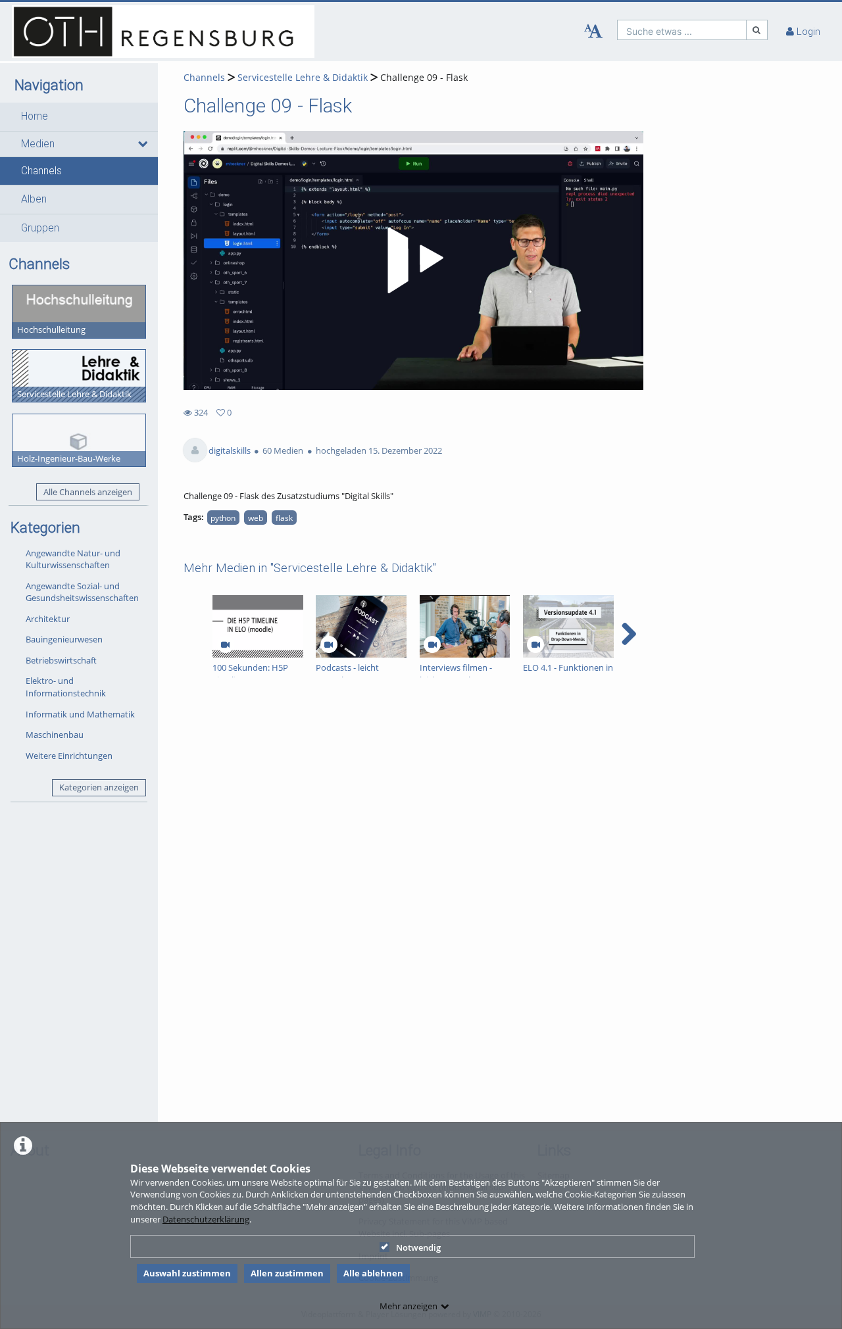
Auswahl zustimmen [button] (187, 1273)
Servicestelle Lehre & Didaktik (302, 77)
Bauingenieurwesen (64, 639)
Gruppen (40, 228)
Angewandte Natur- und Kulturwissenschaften (73, 559)
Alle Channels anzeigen (87, 492)
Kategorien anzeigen (99, 787)
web (255, 517)
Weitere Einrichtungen (69, 755)
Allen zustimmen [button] (287, 1273)
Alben (34, 199)
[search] (682, 30)
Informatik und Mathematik (80, 714)
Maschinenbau (55, 734)
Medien (38, 144)
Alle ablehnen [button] (373, 1273)
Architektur (48, 619)
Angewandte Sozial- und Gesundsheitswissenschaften (82, 592)
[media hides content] (142, 144)
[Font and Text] (593, 32)
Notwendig (418, 1247)
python (222, 517)
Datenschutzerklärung (205, 1219)
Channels (41, 171)
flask (284, 517)
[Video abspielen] (413, 260)
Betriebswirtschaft (61, 660)
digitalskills (230, 450)
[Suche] (757, 30)
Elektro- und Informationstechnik (66, 687)
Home (34, 116)
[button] (79, 116)
